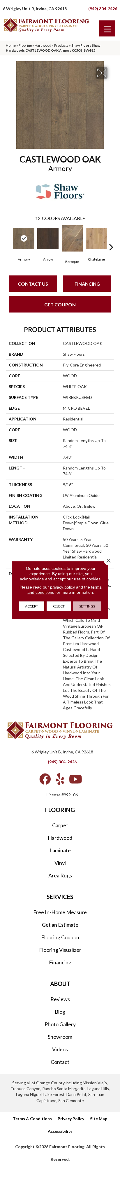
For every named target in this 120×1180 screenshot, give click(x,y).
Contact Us (33, 284)
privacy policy (62, 587)
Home (11, 45)
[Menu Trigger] (107, 28)
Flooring (25, 45)
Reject (59, 606)
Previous (8, 238)
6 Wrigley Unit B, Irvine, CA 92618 (35, 8)
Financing (87, 284)
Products (61, 45)
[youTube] (75, 779)
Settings (87, 606)
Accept (31, 606)
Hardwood (43, 45)
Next (111, 238)
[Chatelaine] (96, 238)
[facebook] (45, 779)
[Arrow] (48, 238)
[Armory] (24, 238)
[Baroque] (72, 238)
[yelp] (60, 779)
